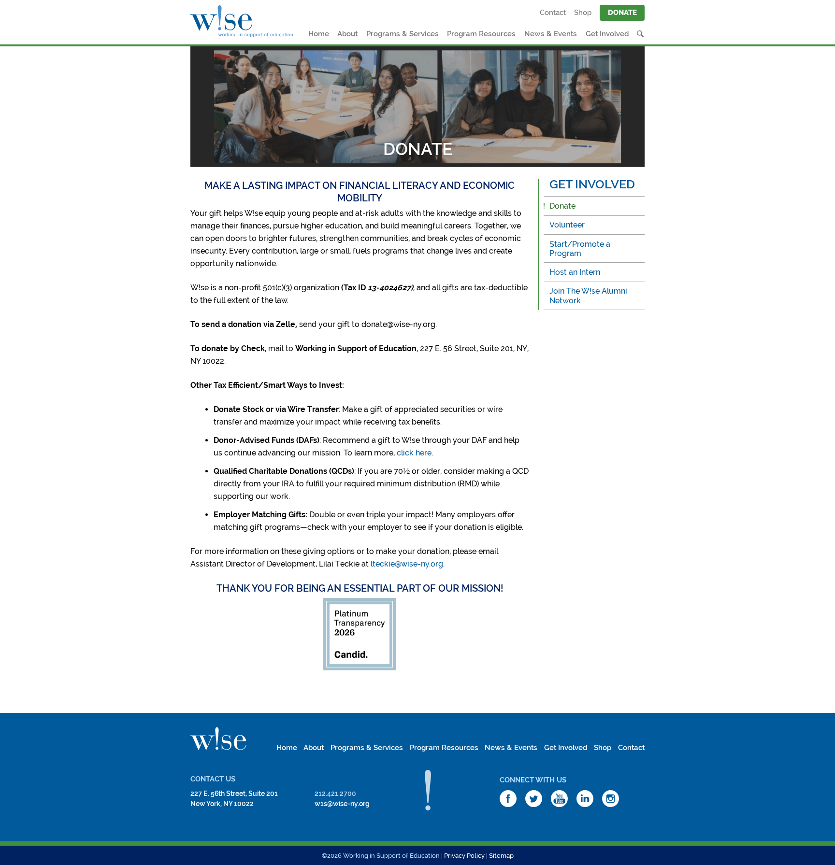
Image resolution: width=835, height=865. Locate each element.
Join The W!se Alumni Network (588, 295)
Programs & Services (402, 33)
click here (414, 452)
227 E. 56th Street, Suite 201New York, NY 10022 (234, 799)
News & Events (550, 33)
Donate (622, 12)
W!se (218, 739)
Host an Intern (574, 272)
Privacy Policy (464, 855)
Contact (553, 12)
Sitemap (501, 855)
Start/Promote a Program (579, 249)
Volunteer (567, 224)
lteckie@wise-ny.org (407, 563)
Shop (582, 12)
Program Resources (481, 33)
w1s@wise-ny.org (342, 804)
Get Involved (607, 33)
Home (318, 33)
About (347, 33)
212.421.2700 (335, 793)
